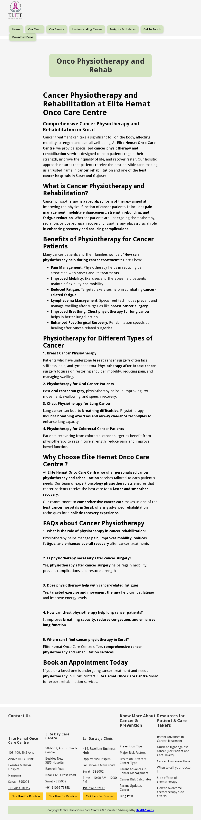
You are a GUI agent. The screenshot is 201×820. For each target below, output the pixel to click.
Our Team (34, 29)
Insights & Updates (123, 29)
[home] (15, 10)
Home (16, 29)
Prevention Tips (131, 746)
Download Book (22, 37)
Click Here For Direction (26, 796)
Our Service (56, 29)
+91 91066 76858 (57, 788)
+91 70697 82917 (19, 788)
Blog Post (126, 796)
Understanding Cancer (87, 29)
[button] (34, 29)
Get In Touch (152, 29)
